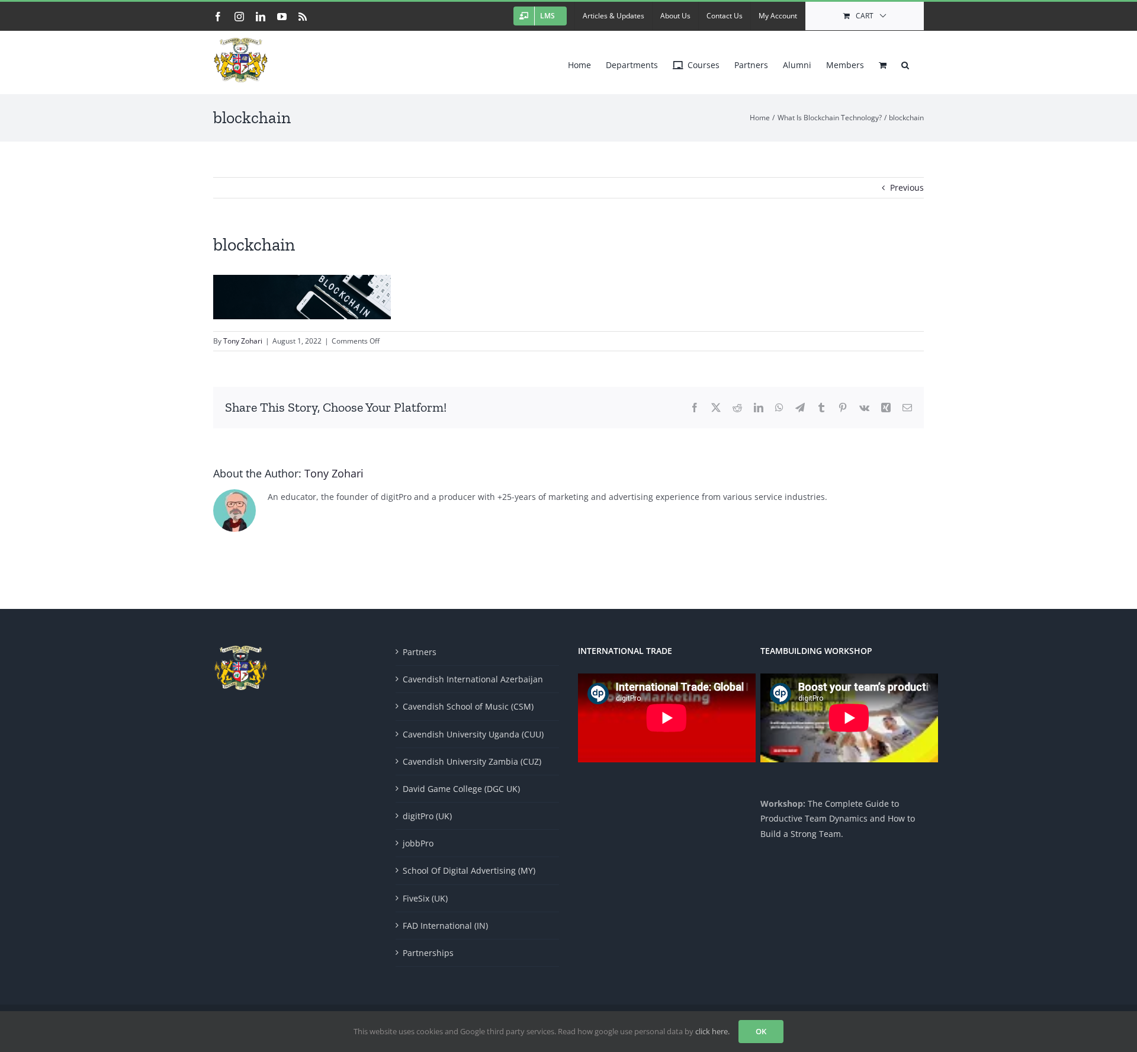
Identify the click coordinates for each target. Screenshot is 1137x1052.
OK (761, 1031)
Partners (419, 651)
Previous (907, 187)
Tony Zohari (242, 341)
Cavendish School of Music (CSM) (468, 706)
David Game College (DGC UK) (461, 788)
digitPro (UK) (427, 816)
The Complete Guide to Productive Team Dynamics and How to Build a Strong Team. (837, 818)
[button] (905, 62)
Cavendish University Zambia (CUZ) (472, 761)
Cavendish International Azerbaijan (473, 679)
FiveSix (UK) (425, 898)
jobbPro (418, 843)
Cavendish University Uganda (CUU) (473, 734)
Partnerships (428, 952)
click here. (712, 1031)
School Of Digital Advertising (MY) (469, 870)
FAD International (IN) (445, 925)
